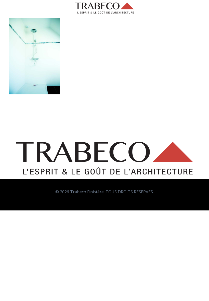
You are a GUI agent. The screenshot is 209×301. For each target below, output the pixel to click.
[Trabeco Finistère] (104, 8)
